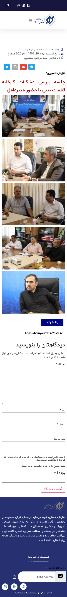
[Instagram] (23, 586)
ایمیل (61, 424)
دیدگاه (60, 364)
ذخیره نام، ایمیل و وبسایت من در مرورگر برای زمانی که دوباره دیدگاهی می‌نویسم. (34, 458)
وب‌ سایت (59, 439)
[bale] (5, 586)
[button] (8, 5)
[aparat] (14, 586)
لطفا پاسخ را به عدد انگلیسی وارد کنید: (43, 465)
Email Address (56, 568)
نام (62, 410)
